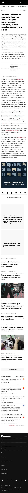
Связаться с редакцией (15, 197)
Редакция (3, 448)
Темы (2, 440)
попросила (19, 117)
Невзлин (12, 6)
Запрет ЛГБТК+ (5, 6)
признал (20, 79)
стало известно (21, 137)
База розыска (4, 473)
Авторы (3, 444)
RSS (3, 453)
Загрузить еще (13, 369)
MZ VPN (3, 465)
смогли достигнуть (11, 130)
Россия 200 (4, 469)
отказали (4, 123)
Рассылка (3, 457)
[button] (24, 2)
